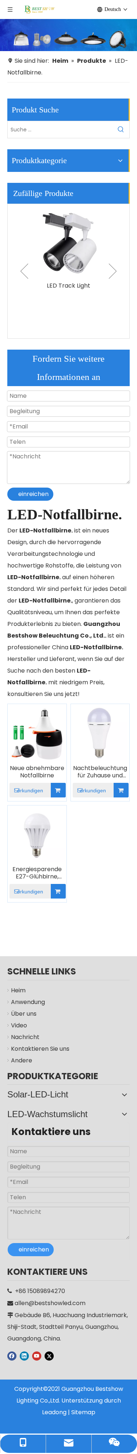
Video (19, 1025)
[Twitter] (49, 1356)
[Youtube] (36, 1356)
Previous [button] (24, 271)
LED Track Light (68, 285)
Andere (21, 1060)
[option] (68, 248)
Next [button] (113, 271)
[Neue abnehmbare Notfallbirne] (37, 733)
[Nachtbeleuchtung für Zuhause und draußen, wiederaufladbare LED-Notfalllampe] (100, 733)
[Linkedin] (24, 1356)
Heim (18, 990)
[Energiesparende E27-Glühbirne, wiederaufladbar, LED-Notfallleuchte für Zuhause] (37, 834)
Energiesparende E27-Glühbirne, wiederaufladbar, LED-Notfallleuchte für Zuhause (37, 873)
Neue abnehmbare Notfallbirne (37, 772)
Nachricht (25, 1037)
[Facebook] (11, 1356)
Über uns (24, 1013)
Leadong (54, 1412)
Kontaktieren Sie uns (40, 1049)
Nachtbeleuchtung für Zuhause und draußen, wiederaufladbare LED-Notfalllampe (100, 772)
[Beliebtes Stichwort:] (121, 129)
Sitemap (83, 1412)
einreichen (33, 494)
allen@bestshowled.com (50, 1303)
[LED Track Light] (68, 241)
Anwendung (28, 1002)
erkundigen (30, 790)
